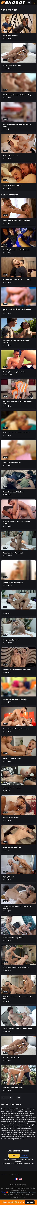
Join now (29, 1202)
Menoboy (4, 1174)
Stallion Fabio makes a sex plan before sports (17, 907)
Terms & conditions (8, 1194)
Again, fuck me (8, 877)
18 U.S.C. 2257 (20, 1194)
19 (19, 1098)
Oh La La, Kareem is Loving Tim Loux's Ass (17, 310)
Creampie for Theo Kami (12, 847)
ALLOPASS (23, 1190)
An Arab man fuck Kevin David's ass (16, 729)
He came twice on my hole (12, 788)
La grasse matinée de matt (13, 582)
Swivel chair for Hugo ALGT (13, 938)
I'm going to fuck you (10, 640)
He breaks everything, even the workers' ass (18, 402)
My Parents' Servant (10, 36)
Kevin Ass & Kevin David (12, 758)
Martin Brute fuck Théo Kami (13, 492)
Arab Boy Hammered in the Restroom (16, 250)
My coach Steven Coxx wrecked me (16, 967)
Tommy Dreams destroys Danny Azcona (17, 669)
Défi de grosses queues (12, 462)
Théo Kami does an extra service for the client (18, 998)
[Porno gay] (16, 1179)
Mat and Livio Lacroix (10, 156)
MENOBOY (22, 1185)
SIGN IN (24, 1156)
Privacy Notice (30, 1194)
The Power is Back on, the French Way (17, 95)
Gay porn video (14, 1174)
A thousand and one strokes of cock (16, 433)
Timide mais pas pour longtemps (15, 699)
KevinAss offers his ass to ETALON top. (17, 279)
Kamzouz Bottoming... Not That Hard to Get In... (17, 125)
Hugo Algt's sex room (11, 817)
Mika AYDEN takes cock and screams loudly (16, 522)
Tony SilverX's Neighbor (12, 65)
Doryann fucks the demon (12, 185)
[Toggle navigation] (29, 2)
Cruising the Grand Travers (13, 1087)
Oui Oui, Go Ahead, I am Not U (13, 372)
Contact (25, 1197)
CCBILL (33, 1188)
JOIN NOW (14, 1156)
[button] (34, 2)
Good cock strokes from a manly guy (16, 220)
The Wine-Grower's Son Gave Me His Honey (16, 341)
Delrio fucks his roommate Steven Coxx (17, 1028)
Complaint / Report (15, 1197)
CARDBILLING (15, 1190)
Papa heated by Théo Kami (13, 553)
